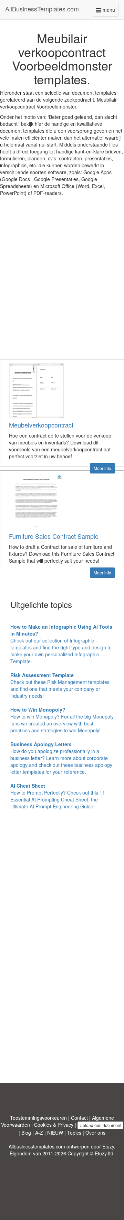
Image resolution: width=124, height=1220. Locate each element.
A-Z (39, 1132)
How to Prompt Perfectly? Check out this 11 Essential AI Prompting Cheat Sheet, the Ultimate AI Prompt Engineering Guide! (57, 796)
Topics (74, 1132)
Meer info (102, 468)
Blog (26, 1132)
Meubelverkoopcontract (41, 424)
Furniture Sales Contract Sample (54, 536)
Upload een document (100, 1125)
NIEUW (55, 1132)
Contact (79, 1117)
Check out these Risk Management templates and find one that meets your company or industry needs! (60, 685)
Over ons (95, 1132)
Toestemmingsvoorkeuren (38, 1117)
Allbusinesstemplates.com (37, 1146)
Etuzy (108, 1146)
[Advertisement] (62, 276)
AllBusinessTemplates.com (42, 8)
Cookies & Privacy (53, 1124)
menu (110, 11)
